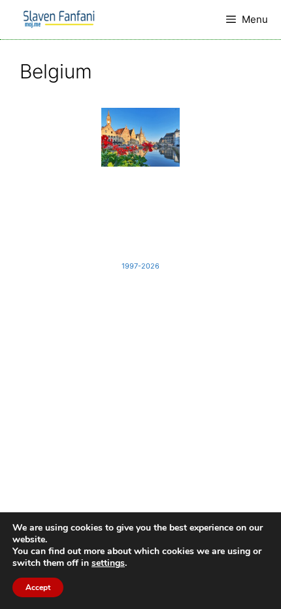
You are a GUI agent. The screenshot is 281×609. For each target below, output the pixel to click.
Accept (37, 587)
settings (108, 563)
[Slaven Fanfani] (59, 19)
